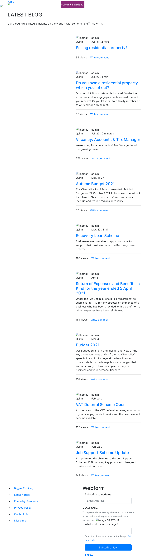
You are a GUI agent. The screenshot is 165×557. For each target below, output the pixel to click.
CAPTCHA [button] (91, 508)
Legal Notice (22, 494)
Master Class (117, 4)
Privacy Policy (22, 507)
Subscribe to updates (98, 494)
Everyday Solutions (71, 4)
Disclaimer (20, 520)
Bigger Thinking (45, 4)
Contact (144, 4)
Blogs (131, 4)
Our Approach (96, 4)
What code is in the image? (101, 524)
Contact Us (21, 514)
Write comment (99, 57)
